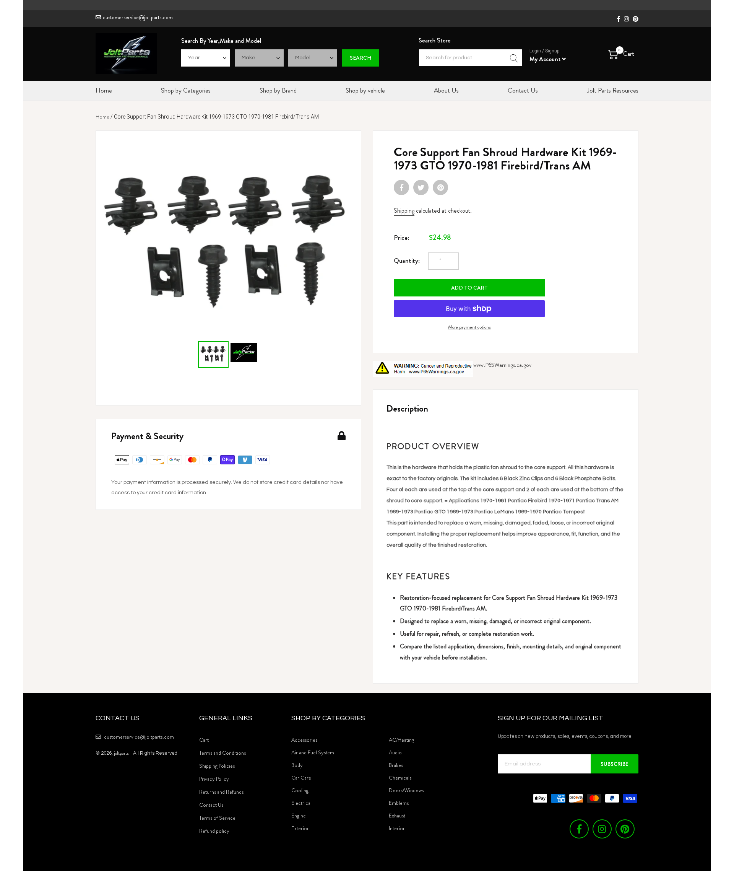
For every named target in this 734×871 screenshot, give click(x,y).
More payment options (469, 326)
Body (297, 765)
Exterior (300, 828)
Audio (395, 752)
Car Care (301, 777)
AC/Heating (401, 740)
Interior (397, 828)
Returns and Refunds (221, 792)
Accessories (304, 740)
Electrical (301, 803)
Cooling (300, 790)
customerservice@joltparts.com (138, 17)
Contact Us (211, 805)
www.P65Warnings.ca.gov (502, 365)
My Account (545, 59)
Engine (298, 815)
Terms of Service (217, 818)
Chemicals (400, 777)
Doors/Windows (406, 790)
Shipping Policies (217, 766)
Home (102, 116)
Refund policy (214, 831)
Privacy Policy (214, 779)
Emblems (399, 803)
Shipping (404, 210)
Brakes (396, 765)
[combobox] (470, 57)
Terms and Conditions (222, 753)
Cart (204, 740)
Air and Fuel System (312, 752)
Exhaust (397, 815)
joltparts (121, 753)
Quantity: (407, 260)
